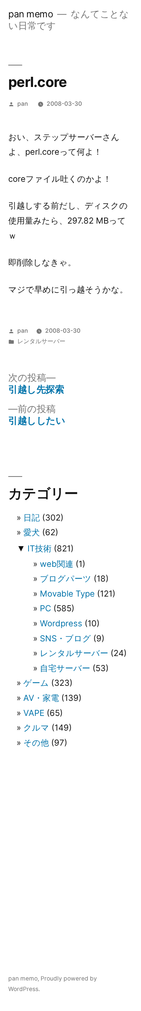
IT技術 (39, 548)
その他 (36, 743)
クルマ (36, 727)
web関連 (56, 564)
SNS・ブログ (65, 638)
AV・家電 (41, 698)
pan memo (30, 14)
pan (22, 103)
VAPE (33, 713)
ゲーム (36, 683)
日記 (31, 517)
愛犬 (31, 532)
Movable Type (67, 593)
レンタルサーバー (41, 341)
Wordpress (61, 623)
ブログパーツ (65, 578)
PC (45, 608)
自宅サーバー (65, 668)
